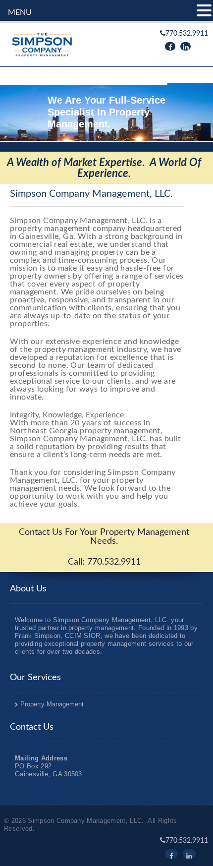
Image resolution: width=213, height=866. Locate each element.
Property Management (52, 704)
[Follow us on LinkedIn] (185, 46)
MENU (20, 12)
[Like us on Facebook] (170, 46)
